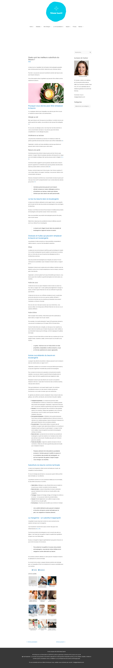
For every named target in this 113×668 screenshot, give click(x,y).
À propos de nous (75, 654)
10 (39, 528)
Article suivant (60, 642)
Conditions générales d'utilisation (61, 654)
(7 (34, 181)
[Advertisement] (56, 37)
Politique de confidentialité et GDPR (42, 654)
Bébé (29, 61)
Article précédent (32, 642)
